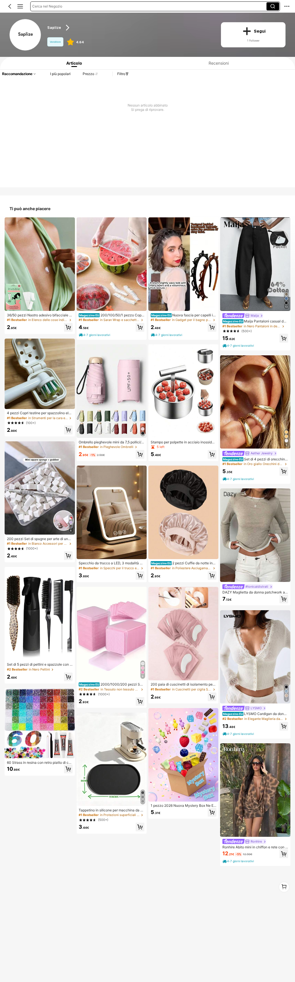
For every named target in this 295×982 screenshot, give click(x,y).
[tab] (72, 63)
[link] (25, 35)
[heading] (129, 28)
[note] (95, 335)
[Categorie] (20, 6)
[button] (10, 6)
